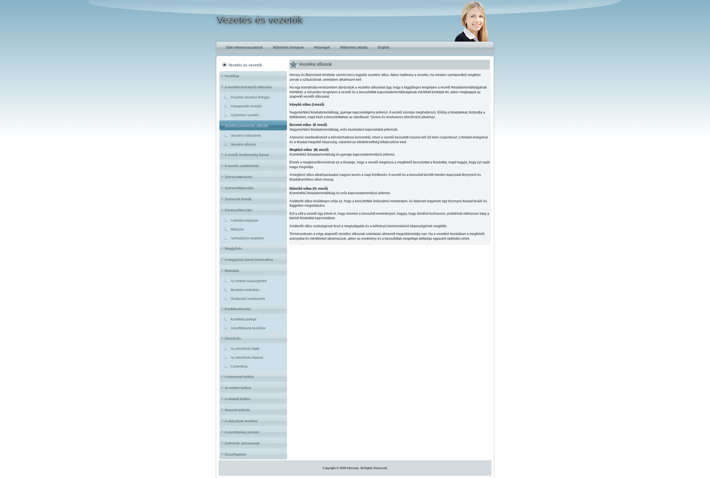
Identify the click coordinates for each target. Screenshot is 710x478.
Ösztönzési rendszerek (248, 299)
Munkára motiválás (245, 290)
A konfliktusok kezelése (248, 328)
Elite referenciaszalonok (244, 47)
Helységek (322, 47)
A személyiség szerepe (242, 432)
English (383, 47)
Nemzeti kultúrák (237, 410)
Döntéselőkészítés (238, 210)
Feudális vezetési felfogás (250, 97)
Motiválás (232, 271)
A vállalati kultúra (237, 399)
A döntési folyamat (244, 220)
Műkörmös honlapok (288, 47)
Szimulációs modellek (247, 238)
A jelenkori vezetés (245, 115)
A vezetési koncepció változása (248, 87)
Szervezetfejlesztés (239, 188)
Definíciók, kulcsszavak (242, 443)
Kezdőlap (232, 76)
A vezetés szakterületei (242, 166)
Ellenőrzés (233, 338)
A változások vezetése (241, 421)
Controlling (239, 366)
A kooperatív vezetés (246, 106)
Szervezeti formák (238, 199)
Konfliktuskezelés (238, 309)
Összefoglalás (235, 454)
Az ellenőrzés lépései (247, 358)
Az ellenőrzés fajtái (245, 349)
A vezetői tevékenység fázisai (247, 155)
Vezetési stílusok (243, 144)
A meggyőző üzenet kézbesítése (249, 260)
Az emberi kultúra (238, 388)
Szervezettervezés (238, 177)
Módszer (237, 229)
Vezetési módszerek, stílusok (246, 125)
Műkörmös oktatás (354, 47)
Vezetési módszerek (246, 136)
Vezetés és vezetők (260, 20)
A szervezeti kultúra (239, 377)
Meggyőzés (233, 249)
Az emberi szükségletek (249, 281)
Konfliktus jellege (244, 319)
